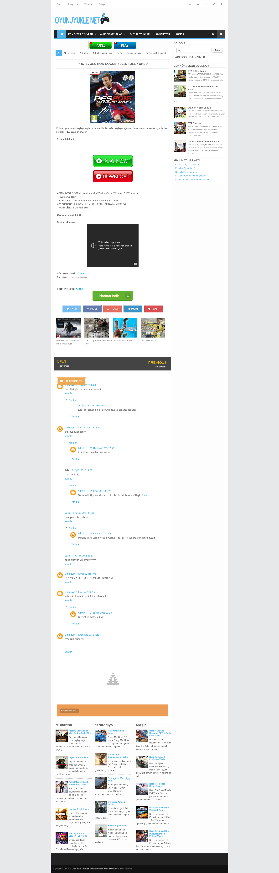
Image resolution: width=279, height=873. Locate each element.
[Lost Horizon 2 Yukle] (127, 328)
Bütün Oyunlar (140, 34)
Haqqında (73, 4)
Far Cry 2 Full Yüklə (79, 809)
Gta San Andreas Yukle (200, 107)
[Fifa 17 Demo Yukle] (155, 328)
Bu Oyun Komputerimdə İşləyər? (190, 176)
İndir (144, 495)
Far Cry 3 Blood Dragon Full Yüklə (78, 834)
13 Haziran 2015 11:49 (88, 427)
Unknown (70, 385)
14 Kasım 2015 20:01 (96, 405)
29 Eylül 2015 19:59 (100, 491)
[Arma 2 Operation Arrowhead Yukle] (98, 328)
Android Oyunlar (111, 34)
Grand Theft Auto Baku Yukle (204, 141)
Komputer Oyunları (80, 34)
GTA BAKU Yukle (197, 71)
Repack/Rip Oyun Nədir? (186, 172)
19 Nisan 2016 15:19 (87, 592)
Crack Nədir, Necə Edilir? (187, 164)
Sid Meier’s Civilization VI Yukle (118, 755)
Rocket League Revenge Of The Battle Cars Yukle (160, 733)
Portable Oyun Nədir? (185, 168)
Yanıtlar (73, 400)
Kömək (180, 34)
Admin (81, 448)
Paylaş (93, 308)
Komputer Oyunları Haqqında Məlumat (193, 179)
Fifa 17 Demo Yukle (150, 340)
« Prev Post (63, 366)
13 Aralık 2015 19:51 (87, 573)
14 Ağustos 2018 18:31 (88, 634)
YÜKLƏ (80, 273)
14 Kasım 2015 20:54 (101, 533)
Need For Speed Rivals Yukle (157, 785)
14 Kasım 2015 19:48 (83, 513)
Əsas (59, 4)
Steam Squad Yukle (118, 825)
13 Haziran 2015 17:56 (102, 448)
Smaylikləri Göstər (69, 711)
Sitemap (88, 4)
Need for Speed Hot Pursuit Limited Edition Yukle (159, 833)
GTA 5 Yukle (194, 123)
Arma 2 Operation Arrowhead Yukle (98, 342)
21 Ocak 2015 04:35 (86, 385)
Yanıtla (68, 393)
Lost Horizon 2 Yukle (122, 340)
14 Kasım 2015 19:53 (83, 555)
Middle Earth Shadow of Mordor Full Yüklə (67, 342)
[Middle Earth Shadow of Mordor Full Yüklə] (70, 328)
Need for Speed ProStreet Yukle (157, 758)
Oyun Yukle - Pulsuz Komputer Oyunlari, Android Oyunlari (94, 869)
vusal (81, 405)
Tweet (73, 308)
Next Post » (161, 366)
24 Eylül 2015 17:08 (82, 470)
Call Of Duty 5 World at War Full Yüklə (79, 783)
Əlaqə (102, 4)
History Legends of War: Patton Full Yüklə (80, 732)
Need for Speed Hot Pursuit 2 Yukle (159, 808)
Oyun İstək (163, 34)
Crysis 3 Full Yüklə (78, 757)
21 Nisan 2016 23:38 (101, 612)
